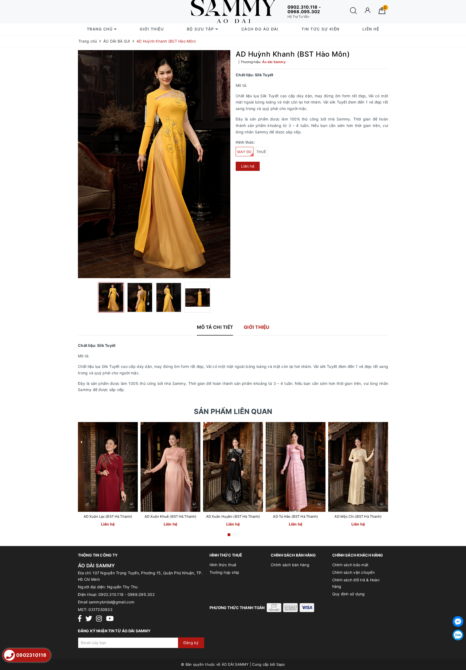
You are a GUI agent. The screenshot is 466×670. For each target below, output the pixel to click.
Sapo (280, 664)
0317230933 (100, 609)
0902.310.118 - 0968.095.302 (126, 594)
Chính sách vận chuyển (353, 572)
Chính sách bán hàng (290, 564)
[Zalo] (458, 635)
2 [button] (233, 534)
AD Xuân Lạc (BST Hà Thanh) (108, 516)
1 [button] (229, 534)
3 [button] (237, 534)
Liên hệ (370, 29)
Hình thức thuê (223, 564)
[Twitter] (88, 618)
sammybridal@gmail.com (111, 602)
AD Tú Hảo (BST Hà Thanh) (295, 516)
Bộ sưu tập (201, 29)
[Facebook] (79, 618)
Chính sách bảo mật (350, 564)
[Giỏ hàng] (382, 12)
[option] (154, 164)
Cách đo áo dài (260, 29)
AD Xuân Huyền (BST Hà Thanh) (233, 516)
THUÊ (261, 152)
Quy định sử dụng (348, 594)
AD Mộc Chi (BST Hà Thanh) (358, 516)
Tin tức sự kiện (320, 29)
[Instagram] (99, 618)
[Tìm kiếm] (353, 12)
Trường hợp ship (224, 572)
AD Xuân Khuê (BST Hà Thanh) (171, 516)
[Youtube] (110, 618)
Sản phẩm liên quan (233, 411)
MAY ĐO (244, 152)
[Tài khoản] (367, 10)
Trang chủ (100, 29)
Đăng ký (191, 642)
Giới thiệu (152, 29)
